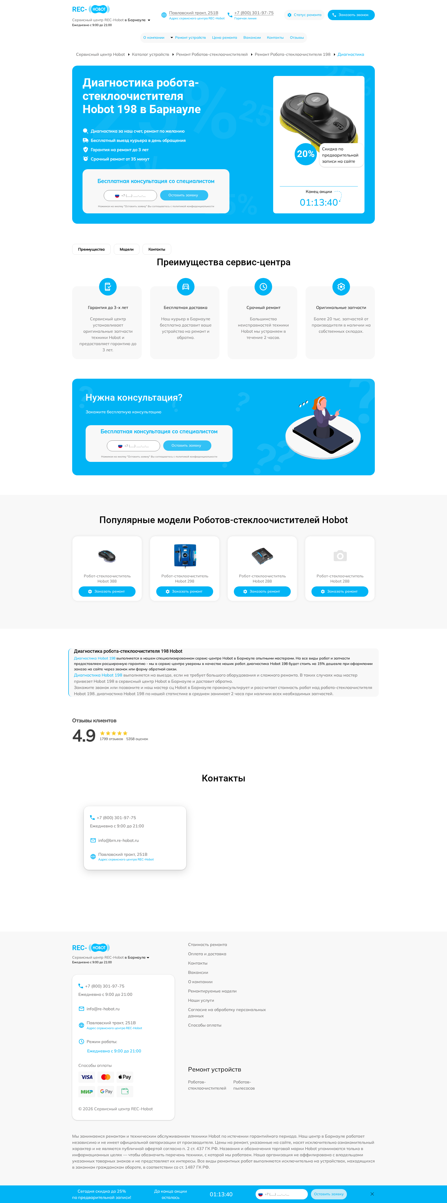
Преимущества (91, 249)
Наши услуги (201, 1000)
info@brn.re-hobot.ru (118, 840)
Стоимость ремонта (207, 944)
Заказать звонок (354, 14)
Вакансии (252, 37)
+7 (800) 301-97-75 (254, 12)
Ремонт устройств (190, 37)
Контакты (275, 37)
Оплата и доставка (207, 953)
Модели (126, 249)
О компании (153, 37)
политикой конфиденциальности (193, 206)
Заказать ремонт (109, 591)
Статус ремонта (308, 14)
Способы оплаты (204, 1025)
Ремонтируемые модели (212, 991)
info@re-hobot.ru (103, 1008)
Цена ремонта (224, 37)
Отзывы (297, 37)
